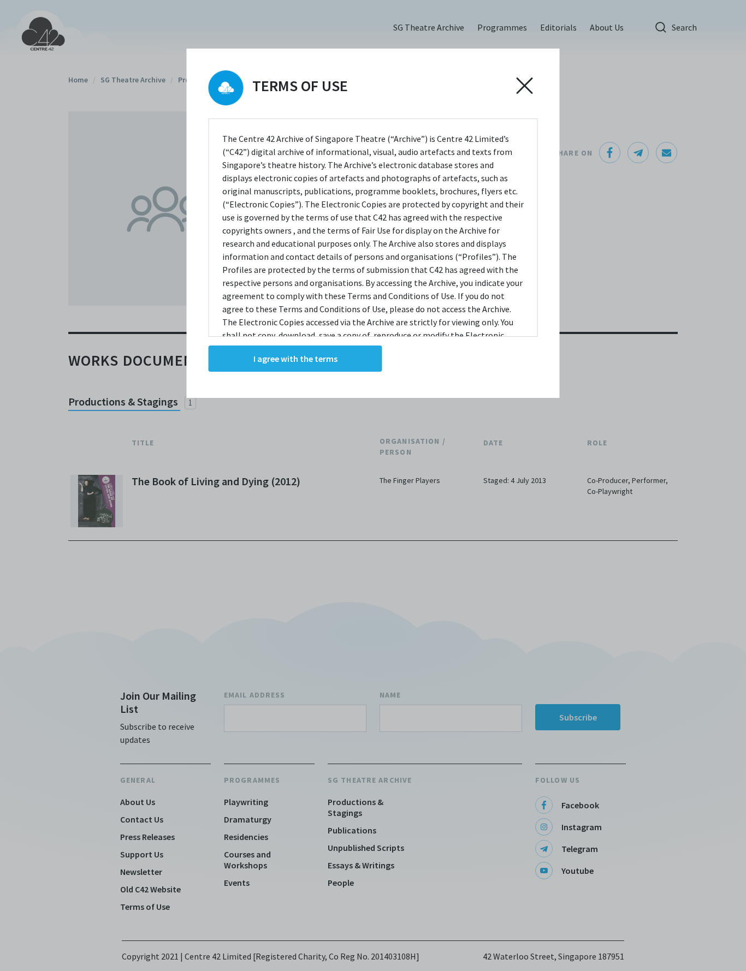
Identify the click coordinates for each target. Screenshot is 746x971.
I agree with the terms (295, 358)
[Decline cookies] (525, 86)
